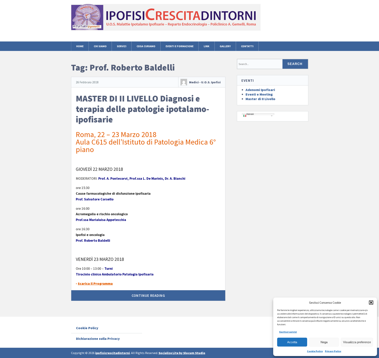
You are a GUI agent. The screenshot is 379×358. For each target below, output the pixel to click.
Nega (324, 342)
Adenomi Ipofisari (260, 89)
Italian (250, 114)
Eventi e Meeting (259, 94)
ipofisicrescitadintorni (112, 353)
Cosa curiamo (146, 46)
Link (206, 46)
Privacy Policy (333, 351)
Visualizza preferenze (357, 342)
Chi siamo (100, 46)
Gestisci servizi (288, 331)
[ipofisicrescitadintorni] (166, 24)
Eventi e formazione (179, 46)
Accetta (292, 342)
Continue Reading (148, 295)
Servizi (121, 46)
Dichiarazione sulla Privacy (98, 338)
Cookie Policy (315, 351)
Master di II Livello (260, 99)
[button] (371, 302)
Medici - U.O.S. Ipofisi (205, 82)
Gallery (225, 46)
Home (79, 46)
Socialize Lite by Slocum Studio (182, 353)
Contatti (247, 46)
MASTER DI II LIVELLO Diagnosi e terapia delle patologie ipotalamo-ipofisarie (142, 109)
